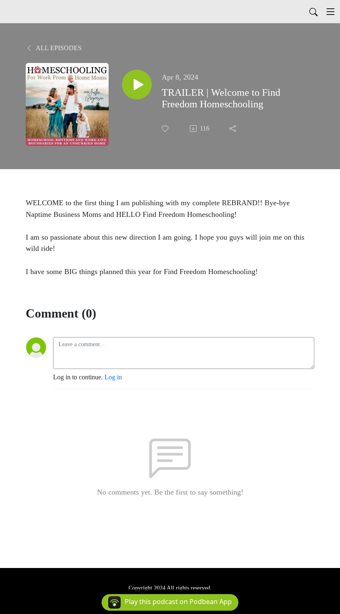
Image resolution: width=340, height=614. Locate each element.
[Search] (313, 11)
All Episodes (58, 47)
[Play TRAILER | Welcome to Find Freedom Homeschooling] (137, 85)
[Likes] (166, 128)
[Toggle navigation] (330, 11)
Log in (113, 377)
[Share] (233, 128)
